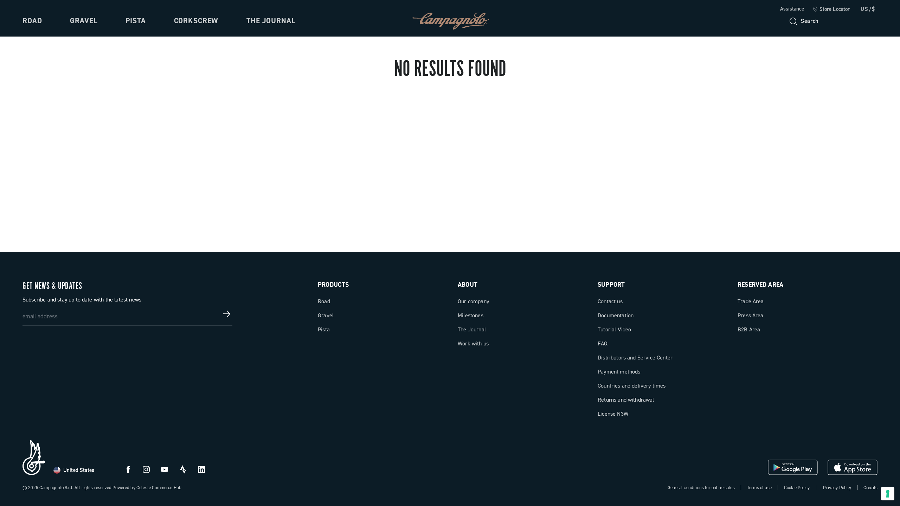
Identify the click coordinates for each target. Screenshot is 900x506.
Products (333, 284)
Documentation (616, 315)
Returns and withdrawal (626, 399)
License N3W (613, 413)
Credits (870, 488)
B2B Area (749, 329)
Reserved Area (760, 284)
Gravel (83, 21)
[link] (831, 9)
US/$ (868, 9)
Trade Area (751, 301)
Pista (136, 21)
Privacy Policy (837, 488)
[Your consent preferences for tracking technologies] (887, 493)
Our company (473, 301)
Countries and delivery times (632, 385)
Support (611, 284)
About (467, 284)
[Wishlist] (838, 21)
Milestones (470, 315)
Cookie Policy (797, 488)
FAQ (603, 343)
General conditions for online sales (701, 488)
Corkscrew (196, 21)
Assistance (792, 8)
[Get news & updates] (226, 313)
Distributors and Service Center (635, 357)
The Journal (270, 21)
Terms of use (759, 488)
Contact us (610, 301)
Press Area (751, 315)
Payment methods (619, 371)
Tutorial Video (614, 329)
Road (32, 21)
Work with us (473, 343)
